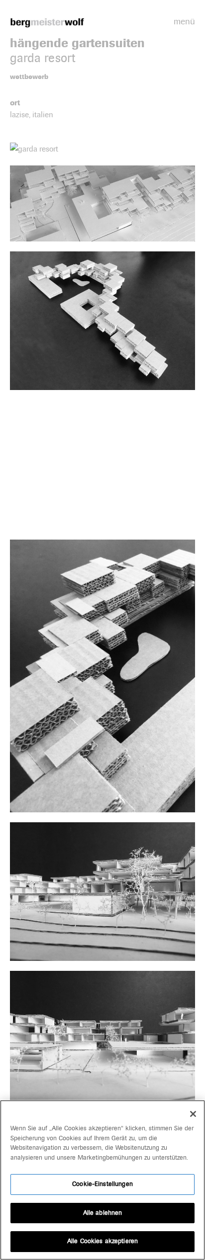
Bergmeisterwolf (47, 22)
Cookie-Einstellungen (102, 1184)
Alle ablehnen (102, 1213)
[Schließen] (193, 1114)
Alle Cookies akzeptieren (102, 1241)
